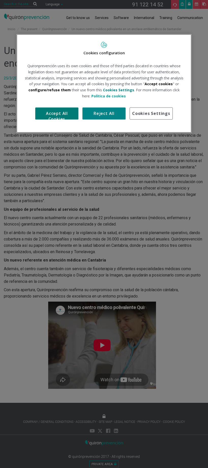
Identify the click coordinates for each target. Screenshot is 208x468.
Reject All (104, 113)
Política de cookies (108, 96)
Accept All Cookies (57, 115)
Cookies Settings (151, 113)
